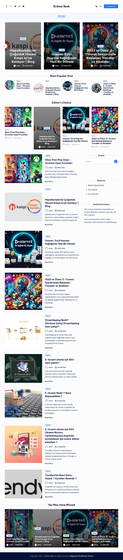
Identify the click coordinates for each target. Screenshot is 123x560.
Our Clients (92, 190)
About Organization (96, 185)
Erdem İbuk (61, 6)
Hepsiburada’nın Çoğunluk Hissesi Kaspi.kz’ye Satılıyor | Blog (23, 56)
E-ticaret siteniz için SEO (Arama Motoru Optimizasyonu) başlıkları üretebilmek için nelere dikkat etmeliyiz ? (62, 436)
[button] (111, 6)
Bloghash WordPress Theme (81, 556)
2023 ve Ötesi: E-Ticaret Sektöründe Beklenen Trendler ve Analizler (100, 56)
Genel (23, 38)
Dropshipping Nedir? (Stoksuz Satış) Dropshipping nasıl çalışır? (62, 323)
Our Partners (93, 194)
